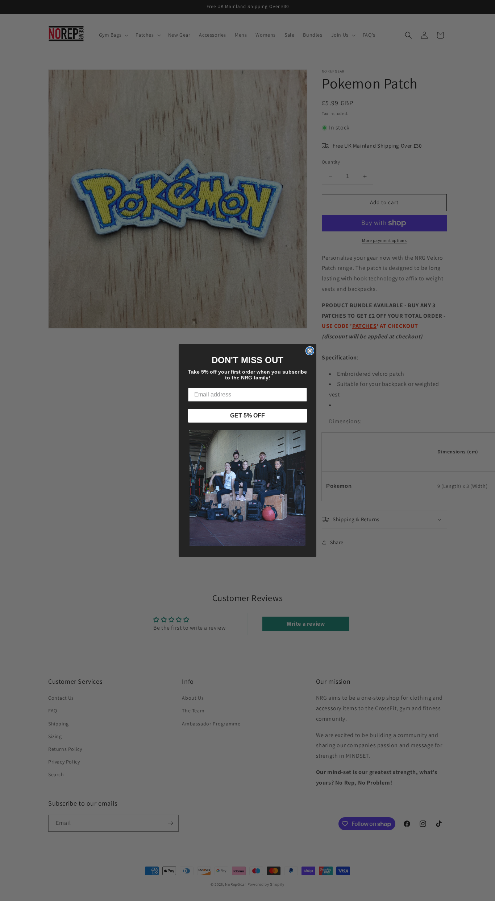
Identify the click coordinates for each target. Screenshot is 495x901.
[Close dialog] (309, 350)
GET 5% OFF (247, 415)
